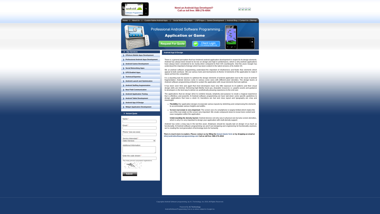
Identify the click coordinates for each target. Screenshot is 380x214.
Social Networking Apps (182, 20)
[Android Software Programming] (135, 16)
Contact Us (243, 20)
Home (125, 20)
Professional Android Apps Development (142, 59)
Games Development (215, 20)
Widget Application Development (138, 107)
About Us (136, 20)
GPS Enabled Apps (133, 72)
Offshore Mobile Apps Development (140, 55)
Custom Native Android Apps (156, 20)
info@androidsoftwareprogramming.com (181, 136)
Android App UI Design (135, 102)
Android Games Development (137, 64)
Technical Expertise (133, 77)
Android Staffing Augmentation (138, 85)
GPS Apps (200, 20)
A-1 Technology (195, 202)
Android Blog (232, 20)
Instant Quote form (224, 134)
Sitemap (253, 20)
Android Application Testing (137, 94)
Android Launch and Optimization (139, 81)
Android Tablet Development (137, 98)
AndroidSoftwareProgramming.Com (177, 209)
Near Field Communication (136, 90)
